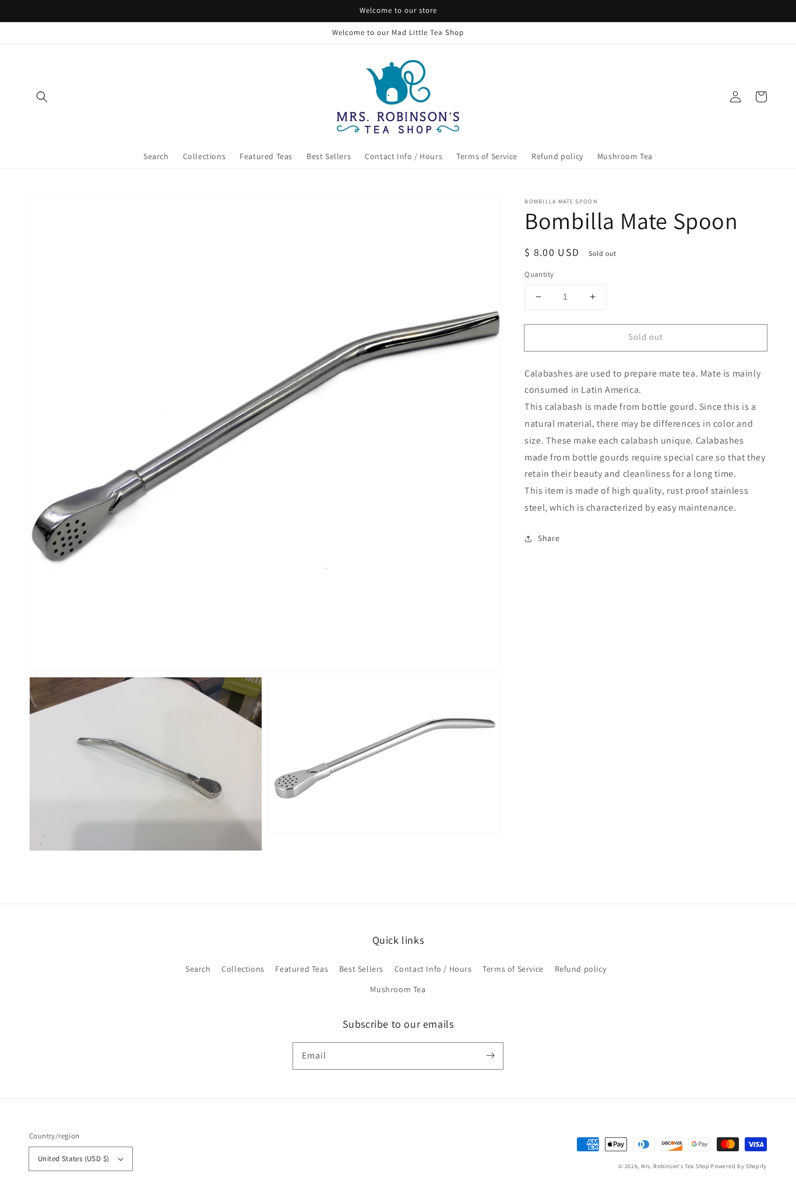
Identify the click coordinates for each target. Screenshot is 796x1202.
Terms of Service (513, 969)
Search (198, 969)
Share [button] (548, 538)
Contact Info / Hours (433, 969)
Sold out (645, 336)
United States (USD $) (73, 1159)
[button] (42, 97)
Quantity (539, 274)
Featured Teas (301, 969)
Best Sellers (361, 969)
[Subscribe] (490, 1056)
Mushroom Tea (397, 989)
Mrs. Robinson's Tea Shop (675, 1166)
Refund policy (581, 969)
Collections (243, 969)
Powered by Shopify (739, 1166)
